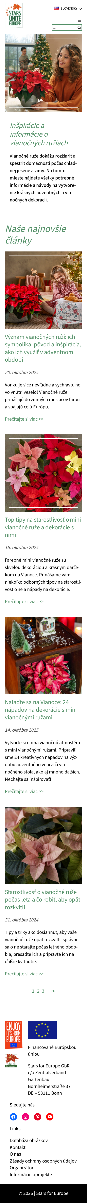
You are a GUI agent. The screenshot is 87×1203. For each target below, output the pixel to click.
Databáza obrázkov (29, 1140)
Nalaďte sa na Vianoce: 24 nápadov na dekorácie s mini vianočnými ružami (41, 709)
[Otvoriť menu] (79, 20)
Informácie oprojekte (31, 1174)
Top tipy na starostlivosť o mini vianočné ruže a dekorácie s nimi (43, 527)
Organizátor (21, 1167)
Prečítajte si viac (21, 419)
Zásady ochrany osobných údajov (43, 1161)
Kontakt (17, 1147)
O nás (15, 1154)
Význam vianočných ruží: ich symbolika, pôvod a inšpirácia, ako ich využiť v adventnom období (43, 348)
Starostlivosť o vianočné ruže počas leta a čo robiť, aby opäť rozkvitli (42, 899)
